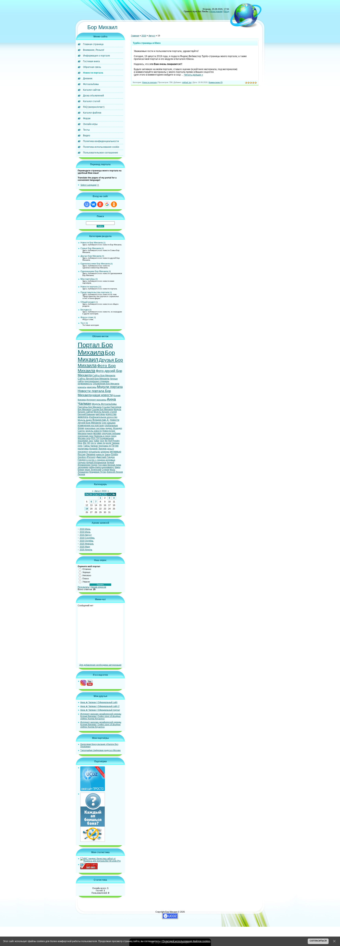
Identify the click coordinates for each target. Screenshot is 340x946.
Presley (116, 440)
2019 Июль (85, 532)
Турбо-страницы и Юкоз (147, 43)
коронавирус (107, 467)
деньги (110, 449)
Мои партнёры (87, 279)
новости (100, 454)
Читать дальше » (193, 74)
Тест (82, 323)
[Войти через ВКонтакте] (93, 204)
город (113, 436)
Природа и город (102, 436)
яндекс (108, 428)
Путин (114, 445)
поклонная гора (85, 436)
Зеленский (96, 469)
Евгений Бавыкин (86, 414)
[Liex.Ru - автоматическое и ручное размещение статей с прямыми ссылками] (92, 841)
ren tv (93, 443)
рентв (108, 443)
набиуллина (95, 467)
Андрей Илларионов (96, 462)
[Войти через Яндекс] (100, 204)
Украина (90, 454)
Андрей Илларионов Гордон (96, 463)
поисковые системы (95, 428)
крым (87, 469)
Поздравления (106, 438)
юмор (90, 433)
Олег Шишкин (108, 423)
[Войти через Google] (107, 204)
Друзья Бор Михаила (90, 256)
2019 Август (86, 535)
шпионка (105, 451)
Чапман (115, 443)
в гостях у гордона (95, 460)
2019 (143, 35)
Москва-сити (84, 438)
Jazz (91, 440)
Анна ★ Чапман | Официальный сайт (98, 702)
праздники (83, 440)
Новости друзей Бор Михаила (98, 421)
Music (112, 469)
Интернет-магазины (96, 400)
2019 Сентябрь (87, 538)
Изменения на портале (91, 425)
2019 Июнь (85, 529)
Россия (82, 454)
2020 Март (85, 546)
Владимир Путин (97, 472)
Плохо (85, 578)
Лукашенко (83, 472)
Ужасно (86, 582)
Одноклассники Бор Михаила (95, 263)
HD (88, 443)
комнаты (82, 387)
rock (102, 440)
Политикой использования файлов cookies (186, 941)
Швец (117, 467)
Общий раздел (87, 302)
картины (100, 414)
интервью (115, 451)
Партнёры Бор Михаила (90, 407)
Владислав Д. (100, 419)
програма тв (105, 446)
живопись (83, 417)
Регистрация (216, 11)
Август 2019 (100, 491)
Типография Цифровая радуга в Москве (100, 750)
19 (87, 509)
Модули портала (110, 387)
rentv (80, 446)
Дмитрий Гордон (105, 457)
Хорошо (86, 572)
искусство (111, 414)
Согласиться (318, 941)
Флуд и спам (86, 317)
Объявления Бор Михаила (106, 383)
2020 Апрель (86, 549)
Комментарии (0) (216, 82)
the (106, 440)
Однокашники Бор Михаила (94, 271)
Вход (226, 11)
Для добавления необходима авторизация (100, 665)
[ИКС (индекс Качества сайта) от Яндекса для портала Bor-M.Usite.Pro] (101, 861)
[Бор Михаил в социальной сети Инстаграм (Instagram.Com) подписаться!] (83, 685)
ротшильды (94, 451)
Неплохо (86, 575)
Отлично (86, 569)
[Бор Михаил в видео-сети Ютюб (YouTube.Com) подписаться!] (90, 685)
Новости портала (89, 286)
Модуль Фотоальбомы (104, 404)
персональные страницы (96, 381)
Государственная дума (109, 465)
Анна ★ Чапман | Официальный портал (100, 710)
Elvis (80, 443)
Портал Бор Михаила (95, 348)
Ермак (81, 469)
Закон (108, 454)
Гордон (82, 460)
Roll (110, 440)
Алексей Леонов (115, 472)
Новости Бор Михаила (91, 242)
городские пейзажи (111, 433)
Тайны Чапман (90, 446)
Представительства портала (94, 292)
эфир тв (101, 443)
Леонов (81, 474)
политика (83, 448)
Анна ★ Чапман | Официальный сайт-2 (99, 706)
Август (152, 35)
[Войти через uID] (87, 204)
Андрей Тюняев (97, 448)
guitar (96, 440)
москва (97, 433)
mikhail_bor (186, 82)
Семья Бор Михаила (90, 248)
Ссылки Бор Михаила (102, 409)
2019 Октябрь (86, 541)
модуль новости (94, 431)
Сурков (105, 469)
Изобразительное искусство (103, 417)
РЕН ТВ (95, 438)
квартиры (91, 387)
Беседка (84, 309)
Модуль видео (85, 420)
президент (83, 451)
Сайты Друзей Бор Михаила (93, 378)
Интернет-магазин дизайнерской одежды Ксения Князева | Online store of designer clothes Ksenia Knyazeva (100, 716)
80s (84, 443)
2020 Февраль (87, 544)
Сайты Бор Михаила (103, 375)
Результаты (83, 587)
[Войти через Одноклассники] (114, 204)
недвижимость (85, 383)
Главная (135, 35)
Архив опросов (98, 587)
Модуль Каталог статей (105, 412)
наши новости (102, 395)
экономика (83, 467)
